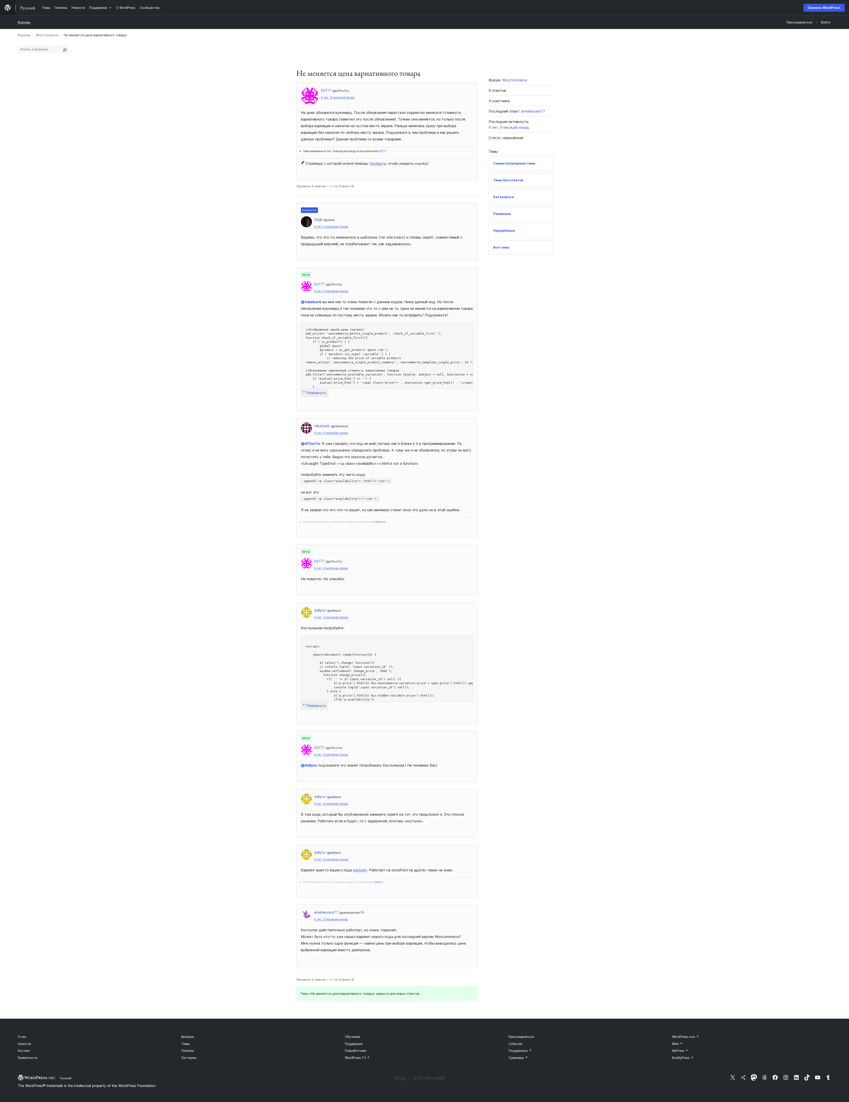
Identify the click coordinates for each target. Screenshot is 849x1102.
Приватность (28, 1058)
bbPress (680, 1050)
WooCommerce (47, 35)
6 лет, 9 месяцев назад (337, 97)
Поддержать (520, 1050)
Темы (185, 1044)
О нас (22, 1037)
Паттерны (188, 1058)
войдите (378, 163)
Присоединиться (521, 1037)
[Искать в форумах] (65, 49)
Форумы (24, 22)
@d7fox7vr (311, 443)
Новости (24, 1044)
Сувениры (518, 1058)
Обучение (352, 1037)
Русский (65, 1078)
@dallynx (309, 765)
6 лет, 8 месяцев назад (331, 803)
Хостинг (24, 1050)
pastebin (360, 870)
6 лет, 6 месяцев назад (331, 919)
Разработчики (355, 1050)
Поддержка (354, 1044)
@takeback (311, 302)
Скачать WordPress (824, 8)
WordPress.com (685, 1037)
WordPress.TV (357, 1058)
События (515, 1044)
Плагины (187, 1050)
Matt (677, 1044)
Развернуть (316, 392)
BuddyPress (683, 1058)
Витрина (187, 1037)
